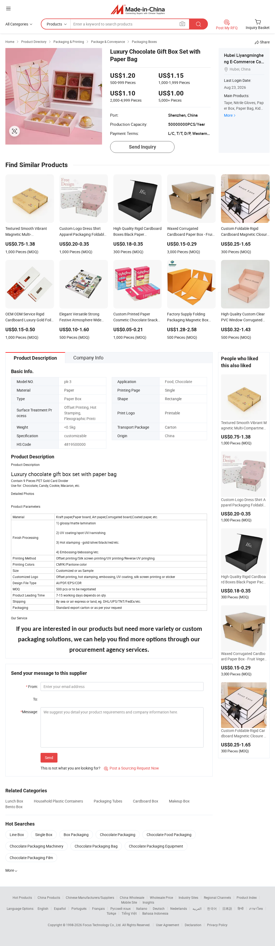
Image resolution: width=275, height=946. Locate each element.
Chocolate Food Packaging (169, 834)
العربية (197, 908)
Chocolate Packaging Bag (96, 846)
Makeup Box (179, 801)
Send (49, 757)
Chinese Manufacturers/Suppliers (90, 897)
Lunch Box (14, 801)
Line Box (17, 834)
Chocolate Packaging (117, 834)
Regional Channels (217, 897)
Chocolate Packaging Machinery (36, 846)
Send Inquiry (142, 147)
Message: (29, 711)
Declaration (193, 925)
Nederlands (178, 908)
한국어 (212, 908)
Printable (172, 412)
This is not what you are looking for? (70, 768)
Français (98, 908)
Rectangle (173, 398)
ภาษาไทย (256, 908)
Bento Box (14, 806)
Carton (170, 427)
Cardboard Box (145, 801)
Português (78, 908)
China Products (49, 897)
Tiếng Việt (129, 913)
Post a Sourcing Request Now (131, 768)
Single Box (43, 834)
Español (60, 908)
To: (35, 699)
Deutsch (159, 908)
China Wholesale (132, 897)
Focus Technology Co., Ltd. (102, 925)
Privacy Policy (217, 925)
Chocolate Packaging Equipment (156, 846)
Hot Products (22, 897)
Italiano (141, 908)
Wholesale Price (161, 897)
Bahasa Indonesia (155, 913)
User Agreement (167, 925)
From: (32, 686)
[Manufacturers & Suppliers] (138, 9)
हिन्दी (241, 908)
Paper (69, 390)
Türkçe (111, 913)
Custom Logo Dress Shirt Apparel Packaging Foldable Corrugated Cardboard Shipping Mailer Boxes (243, 502)
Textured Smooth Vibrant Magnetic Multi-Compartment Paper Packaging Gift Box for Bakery (244, 425)
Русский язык (120, 908)
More (228, 115)
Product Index (247, 897)
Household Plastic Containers (58, 801)
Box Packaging (76, 834)
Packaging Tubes (108, 801)
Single (170, 390)
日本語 (227, 908)
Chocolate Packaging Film (31, 857)
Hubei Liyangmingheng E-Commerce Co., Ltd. (244, 61)
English (43, 908)
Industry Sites (188, 897)
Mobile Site (129, 902)
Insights (148, 902)
